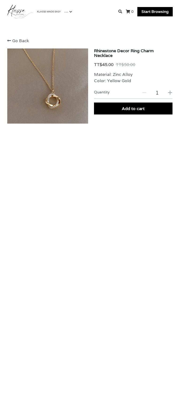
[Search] (120, 12)
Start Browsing (155, 11)
